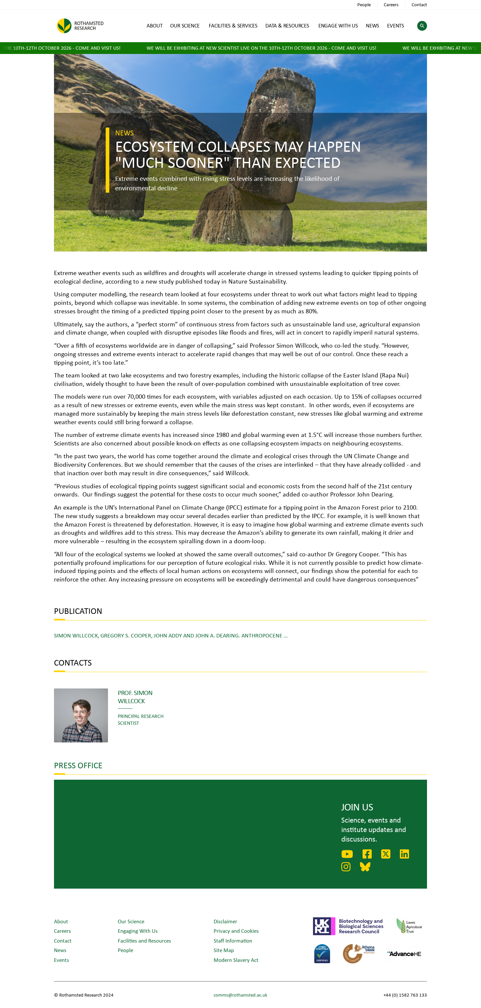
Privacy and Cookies (236, 931)
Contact (419, 4)
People (364, 4)
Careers (391, 4)
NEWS (372, 25)
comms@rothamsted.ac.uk (240, 995)
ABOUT (154, 25)
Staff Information (233, 940)
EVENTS (395, 25)
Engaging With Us (138, 931)
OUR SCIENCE (185, 25)
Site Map (224, 950)
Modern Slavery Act (236, 960)
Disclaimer (225, 921)
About (61, 921)
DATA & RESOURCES (287, 25)
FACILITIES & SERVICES (233, 25)
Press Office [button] (78, 765)
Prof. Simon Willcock (135, 696)
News (60, 950)
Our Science (131, 921)
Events (61, 960)
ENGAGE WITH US (338, 25)
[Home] (80, 25)
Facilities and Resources (144, 940)
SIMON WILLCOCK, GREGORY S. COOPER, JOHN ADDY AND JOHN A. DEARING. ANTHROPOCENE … (171, 635)
